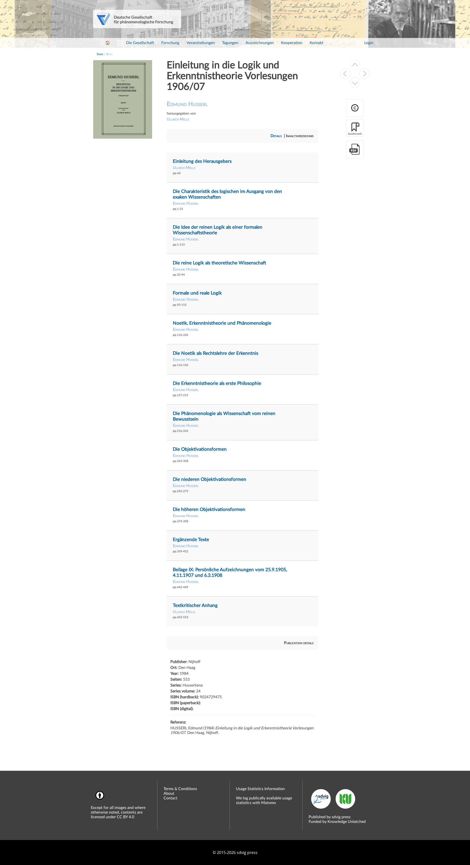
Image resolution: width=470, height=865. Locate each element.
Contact (170, 798)
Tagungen (230, 43)
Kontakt (316, 43)
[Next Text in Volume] (355, 82)
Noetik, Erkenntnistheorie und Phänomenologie (222, 323)
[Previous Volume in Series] (345, 74)
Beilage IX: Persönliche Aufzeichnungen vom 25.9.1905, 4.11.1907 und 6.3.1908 (230, 573)
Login (368, 43)
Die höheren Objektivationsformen (209, 509)
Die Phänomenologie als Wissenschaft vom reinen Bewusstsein (224, 416)
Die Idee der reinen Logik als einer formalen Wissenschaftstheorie (217, 230)
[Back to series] (355, 65)
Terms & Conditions (180, 789)
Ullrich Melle (178, 119)
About (169, 793)
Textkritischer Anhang (195, 605)
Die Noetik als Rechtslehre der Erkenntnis (215, 353)
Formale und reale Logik (197, 293)
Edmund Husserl (187, 104)
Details (276, 136)
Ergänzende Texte (191, 539)
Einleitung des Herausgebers (202, 161)
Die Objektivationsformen (200, 449)
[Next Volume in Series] (364, 74)
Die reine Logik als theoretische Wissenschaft (219, 263)
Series (100, 54)
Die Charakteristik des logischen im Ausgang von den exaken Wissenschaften (227, 194)
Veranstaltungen (201, 43)
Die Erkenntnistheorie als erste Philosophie (217, 383)
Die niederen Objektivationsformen (209, 479)
